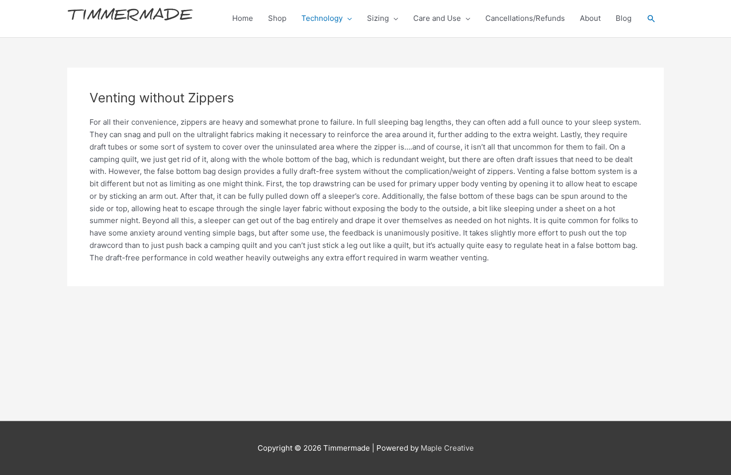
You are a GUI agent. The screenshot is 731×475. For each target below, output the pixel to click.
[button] (651, 19)
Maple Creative (447, 448)
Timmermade (129, 18)
